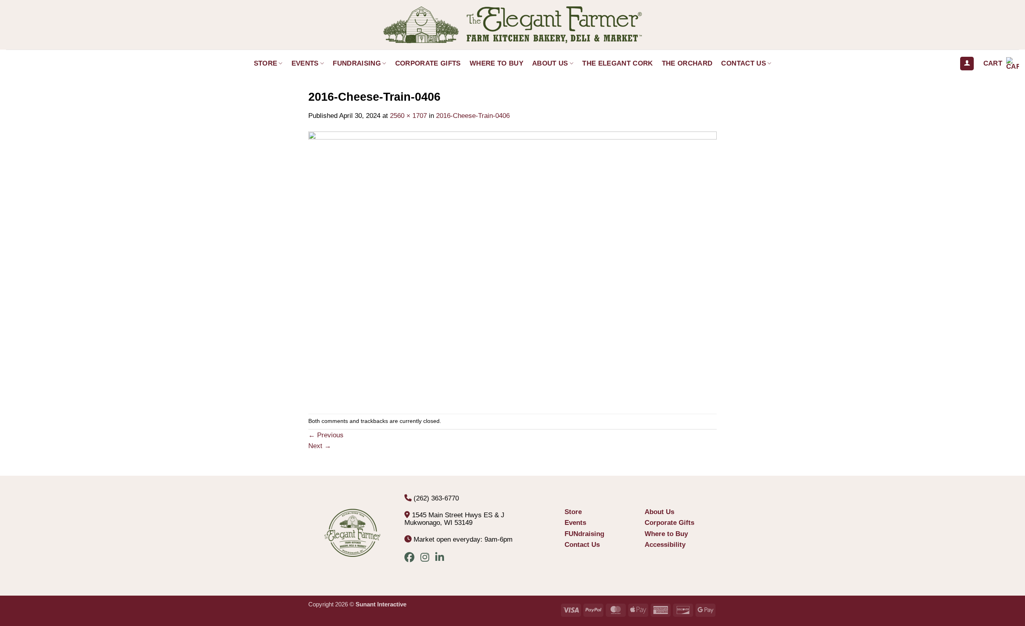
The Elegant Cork (617, 63)
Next (319, 446)
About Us (550, 63)
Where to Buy (496, 63)
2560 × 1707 (408, 116)
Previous (326, 435)
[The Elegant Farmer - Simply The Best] (512, 25)
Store (265, 63)
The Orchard (687, 63)
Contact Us (743, 63)
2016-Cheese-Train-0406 (473, 116)
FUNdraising (357, 63)
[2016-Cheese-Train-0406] (512, 267)
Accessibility (665, 544)
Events (305, 63)
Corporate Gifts (428, 63)
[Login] (967, 64)
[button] (1001, 63)
